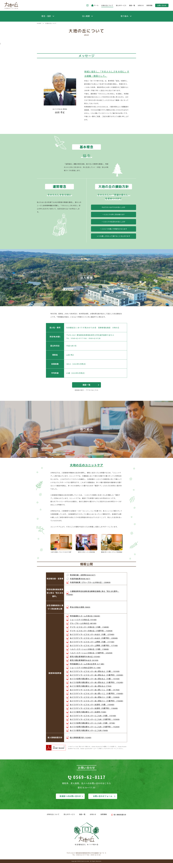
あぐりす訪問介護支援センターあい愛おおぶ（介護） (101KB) (95, 679)
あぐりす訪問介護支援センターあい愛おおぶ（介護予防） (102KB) (96, 682)
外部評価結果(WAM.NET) (80, 579)
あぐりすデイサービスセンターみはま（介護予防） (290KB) (94, 638)
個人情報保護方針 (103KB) (80, 737)
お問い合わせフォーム (102, 796)
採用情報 (149, 5)
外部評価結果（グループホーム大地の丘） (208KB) (90, 582)
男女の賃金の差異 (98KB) (80, 607)
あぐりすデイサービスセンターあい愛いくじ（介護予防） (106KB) (96, 693)
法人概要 (86, 16)
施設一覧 (132, 5)
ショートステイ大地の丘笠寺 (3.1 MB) (85, 668)
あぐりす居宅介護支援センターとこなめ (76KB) (89, 730)
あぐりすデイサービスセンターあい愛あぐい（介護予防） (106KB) (96, 701)
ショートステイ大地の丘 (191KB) (83, 620)
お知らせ (141, 5)
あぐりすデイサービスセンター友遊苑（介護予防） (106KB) (94, 708)
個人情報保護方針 (120, 815)
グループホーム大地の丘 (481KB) (83, 623)
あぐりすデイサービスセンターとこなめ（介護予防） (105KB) (95, 719)
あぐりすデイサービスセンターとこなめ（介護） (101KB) (93, 716)
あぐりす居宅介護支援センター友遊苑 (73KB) (88, 712)
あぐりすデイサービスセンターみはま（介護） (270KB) (92, 634)
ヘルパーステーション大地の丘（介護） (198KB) (89, 649)
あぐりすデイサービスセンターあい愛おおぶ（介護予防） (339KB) (96, 675)
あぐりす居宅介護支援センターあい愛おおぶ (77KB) (90, 686)
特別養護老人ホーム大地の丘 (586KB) (85, 616)
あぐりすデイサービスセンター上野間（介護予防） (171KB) (94, 645)
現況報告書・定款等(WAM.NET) (83, 575)
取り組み (124, 16)
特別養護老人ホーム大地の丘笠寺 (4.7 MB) (87, 664)
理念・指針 (46, 16)
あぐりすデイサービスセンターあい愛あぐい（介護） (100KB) (95, 697)
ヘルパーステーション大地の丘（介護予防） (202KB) (91, 653)
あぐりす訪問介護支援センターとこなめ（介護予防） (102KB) (95, 727)
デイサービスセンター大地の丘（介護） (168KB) (89, 627)
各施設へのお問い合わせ (70, 796)
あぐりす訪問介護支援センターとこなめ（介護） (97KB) (92, 723)
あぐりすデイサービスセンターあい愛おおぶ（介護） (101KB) (95, 671)
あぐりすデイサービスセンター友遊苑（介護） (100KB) (92, 705)
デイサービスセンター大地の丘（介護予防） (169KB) (91, 631)
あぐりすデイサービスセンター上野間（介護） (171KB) (92, 642)
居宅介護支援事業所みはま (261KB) (84, 660)
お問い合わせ (161, 5)
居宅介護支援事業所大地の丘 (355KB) (85, 657)
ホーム (96, 5)
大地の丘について (107, 5)
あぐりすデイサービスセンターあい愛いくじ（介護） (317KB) (95, 690)
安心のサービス (121, 5)
